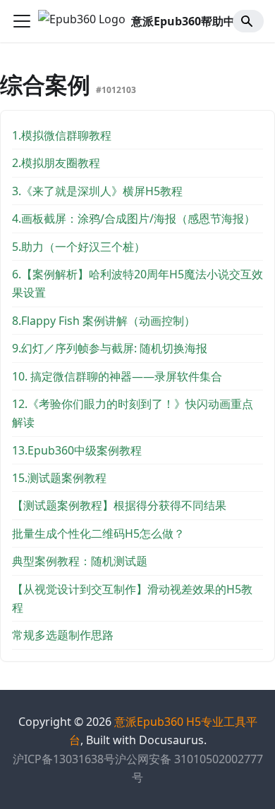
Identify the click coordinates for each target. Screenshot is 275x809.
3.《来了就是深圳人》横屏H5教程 (97, 191)
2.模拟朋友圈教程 (56, 163)
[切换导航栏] (21, 21)
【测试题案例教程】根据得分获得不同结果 (119, 505)
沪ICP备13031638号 (64, 759)
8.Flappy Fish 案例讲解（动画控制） (103, 320)
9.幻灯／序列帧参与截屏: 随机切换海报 (109, 348)
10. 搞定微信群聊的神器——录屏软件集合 (117, 376)
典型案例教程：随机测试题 (79, 561)
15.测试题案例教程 (59, 478)
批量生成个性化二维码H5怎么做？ (98, 533)
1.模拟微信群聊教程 (61, 135)
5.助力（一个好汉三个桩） (78, 246)
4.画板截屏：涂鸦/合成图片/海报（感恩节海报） (133, 218)
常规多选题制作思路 (63, 635)
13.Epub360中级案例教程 (77, 450)
